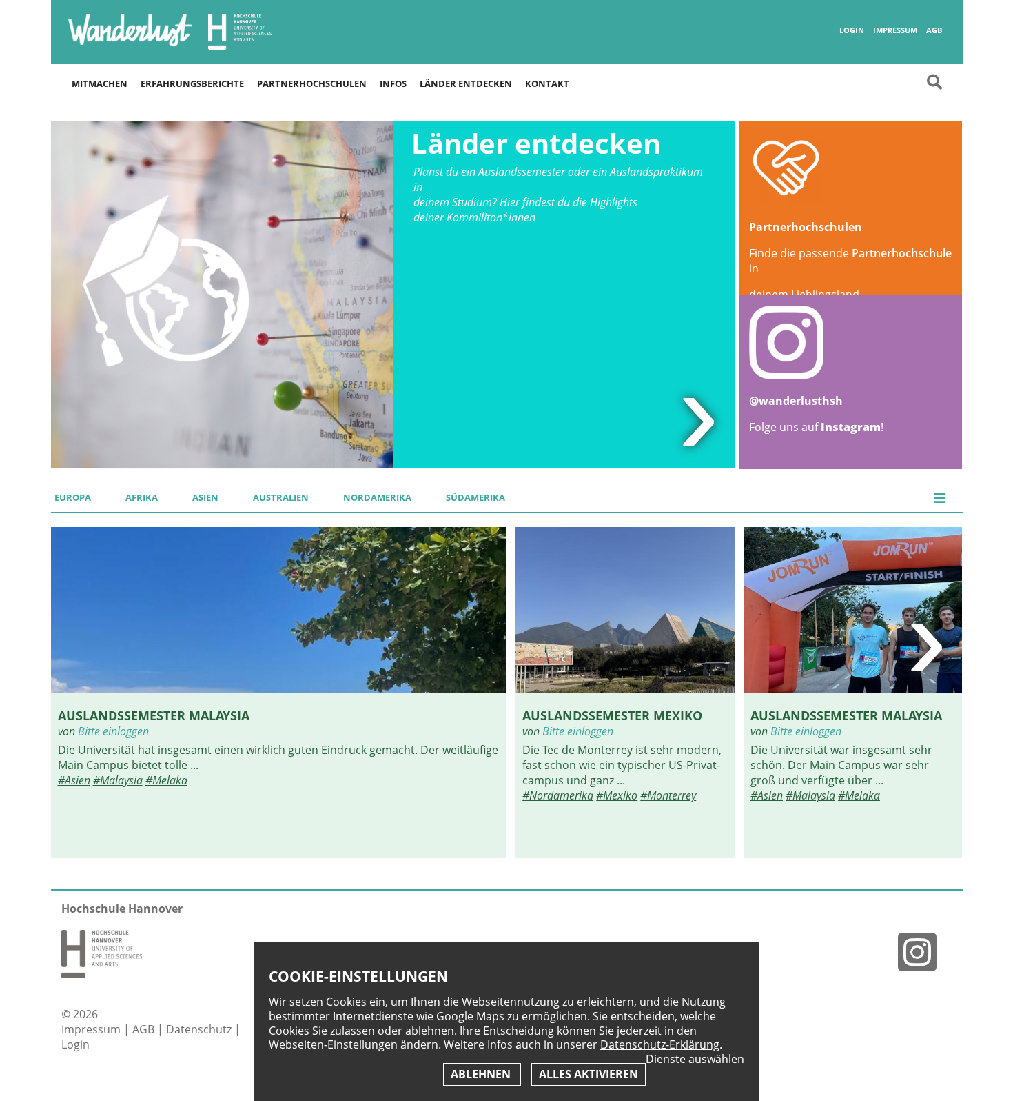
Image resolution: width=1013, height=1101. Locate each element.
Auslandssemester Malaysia (153, 715)
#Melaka (166, 780)
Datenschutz (200, 1029)
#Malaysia (118, 780)
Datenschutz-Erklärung (659, 1044)
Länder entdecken (466, 83)
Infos (393, 83)
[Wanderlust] (130, 45)
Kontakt (547, 83)
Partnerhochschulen (312, 83)
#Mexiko (616, 795)
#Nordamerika (557, 795)
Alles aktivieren (588, 1074)
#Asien (74, 780)
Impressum (895, 30)
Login (851, 30)
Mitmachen (99, 83)
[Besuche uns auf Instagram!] (923, 952)
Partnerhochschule (902, 253)
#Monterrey (668, 795)
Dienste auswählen (695, 1059)
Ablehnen (482, 1074)
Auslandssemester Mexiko (612, 715)
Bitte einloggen (113, 731)
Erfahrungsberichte (192, 83)
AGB (934, 30)
